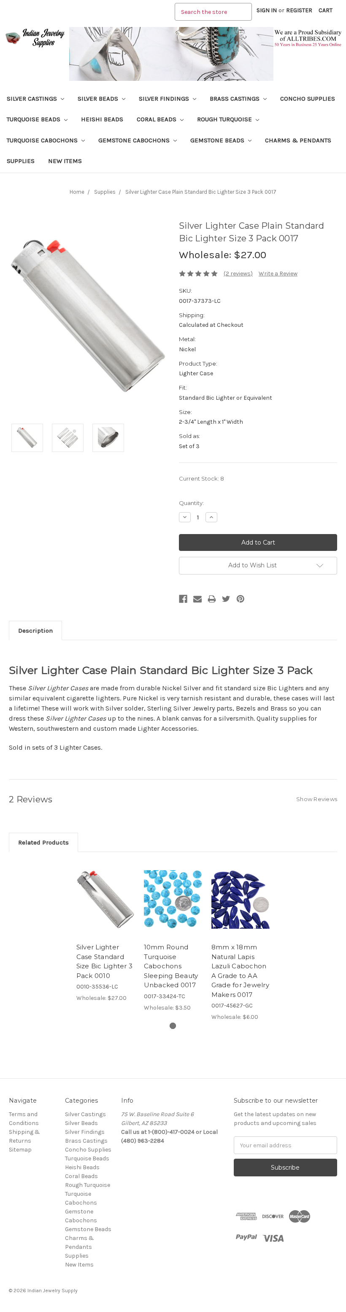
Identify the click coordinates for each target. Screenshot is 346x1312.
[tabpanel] (105, 931)
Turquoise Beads (34, 119)
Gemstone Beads (218, 140)
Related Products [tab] (43, 842)
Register (299, 10)
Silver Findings (165, 98)
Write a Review (278, 273)
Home (77, 192)
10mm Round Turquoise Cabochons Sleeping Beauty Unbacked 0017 (171, 966)
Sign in (267, 10)
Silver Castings (33, 98)
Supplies (21, 161)
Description (35, 630)
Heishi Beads (102, 119)
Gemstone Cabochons (134, 140)
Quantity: (191, 503)
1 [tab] (173, 1026)
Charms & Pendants (298, 140)
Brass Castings (235, 98)
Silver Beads (99, 98)
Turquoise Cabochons (43, 140)
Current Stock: (201, 478)
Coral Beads (157, 119)
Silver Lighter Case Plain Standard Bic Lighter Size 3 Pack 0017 (200, 192)
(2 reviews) (238, 273)
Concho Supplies (307, 98)
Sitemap (20, 1149)
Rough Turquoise (225, 119)
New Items (65, 161)
